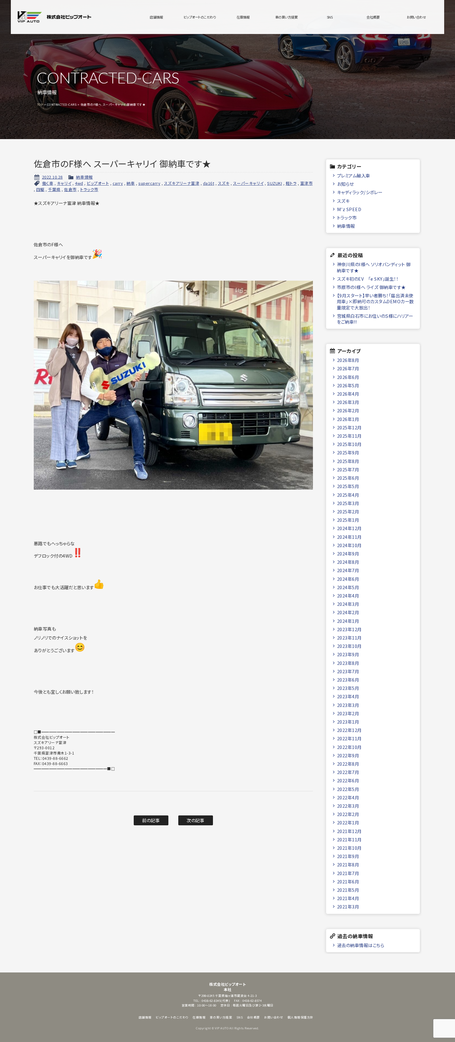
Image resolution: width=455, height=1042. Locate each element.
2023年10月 (349, 646)
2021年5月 (348, 890)
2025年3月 (348, 503)
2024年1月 (348, 621)
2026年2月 (348, 410)
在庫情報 (242, 17)
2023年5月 (348, 688)
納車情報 (84, 177)
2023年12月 (349, 629)
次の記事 (195, 820)
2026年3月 (348, 402)
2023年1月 (348, 722)
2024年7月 (348, 570)
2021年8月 (348, 864)
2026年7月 (348, 368)
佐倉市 (70, 189)
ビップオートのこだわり (200, 17)
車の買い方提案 (286, 17)
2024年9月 (348, 553)
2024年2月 (348, 612)
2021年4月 (348, 898)
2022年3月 (348, 806)
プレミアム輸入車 (353, 175)
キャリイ (64, 183)
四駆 (40, 189)
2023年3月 (348, 705)
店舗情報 (156, 17)
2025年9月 (348, 452)
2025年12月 (349, 427)
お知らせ (345, 184)
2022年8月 (348, 764)
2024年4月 (348, 595)
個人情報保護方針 (301, 1017)
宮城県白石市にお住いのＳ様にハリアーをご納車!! (375, 319)
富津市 (306, 183)
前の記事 (151, 820)
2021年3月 (348, 906)
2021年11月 (349, 839)
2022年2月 (348, 814)
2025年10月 (349, 444)
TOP (40, 104)
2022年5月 (348, 789)
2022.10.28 (52, 177)
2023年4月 (348, 696)
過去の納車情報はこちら (360, 945)
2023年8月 (348, 663)
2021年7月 (348, 873)
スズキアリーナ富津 (182, 183)
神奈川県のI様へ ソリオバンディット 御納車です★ (374, 267)
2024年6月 (348, 579)
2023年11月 (349, 637)
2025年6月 (348, 478)
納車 (131, 183)
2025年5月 (348, 486)
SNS (330, 17)
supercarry (149, 183)
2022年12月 (349, 730)
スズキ (224, 183)
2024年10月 (349, 545)
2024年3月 (348, 604)
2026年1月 (348, 419)
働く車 (48, 183)
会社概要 (372, 17)
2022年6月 (348, 780)
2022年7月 (348, 772)
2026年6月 (348, 377)
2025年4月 (348, 495)
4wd (79, 183)
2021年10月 (349, 848)
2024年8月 (348, 562)
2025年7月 (348, 469)
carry (118, 183)
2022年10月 (349, 747)
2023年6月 (348, 680)
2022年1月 (348, 822)
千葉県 (54, 189)
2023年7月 (348, 671)
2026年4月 (348, 394)
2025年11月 (349, 436)
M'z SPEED (349, 209)
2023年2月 (348, 713)
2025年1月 (348, 520)
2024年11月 (349, 537)
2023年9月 (348, 654)
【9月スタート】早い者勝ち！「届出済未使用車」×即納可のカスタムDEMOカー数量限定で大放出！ (375, 301)
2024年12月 (349, 528)
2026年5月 (348, 385)
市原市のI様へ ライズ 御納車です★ (371, 287)
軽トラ (291, 183)
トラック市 (89, 189)
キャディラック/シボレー (360, 192)
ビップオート (98, 183)
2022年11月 (349, 738)
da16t (208, 183)
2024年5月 (348, 587)
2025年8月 (348, 461)
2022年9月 (348, 755)
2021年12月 (349, 831)
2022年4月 (348, 797)
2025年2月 (348, 511)
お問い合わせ (416, 17)
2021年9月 (348, 856)
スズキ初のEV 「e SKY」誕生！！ (368, 279)
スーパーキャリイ (248, 183)
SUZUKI (274, 183)
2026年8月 (348, 360)
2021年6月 (348, 881)
